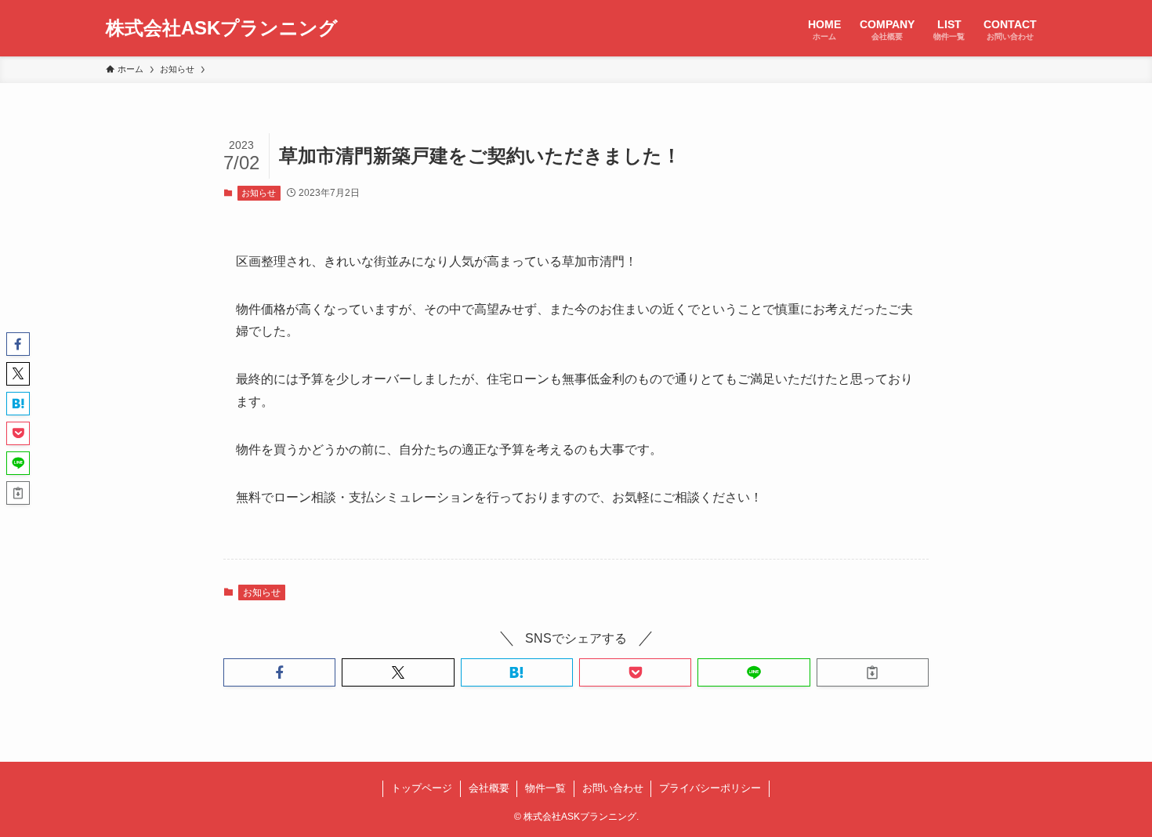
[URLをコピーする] (873, 672)
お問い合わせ (612, 788)
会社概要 (489, 788)
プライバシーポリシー (710, 788)
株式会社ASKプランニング (222, 28)
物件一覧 (545, 788)
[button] (279, 672)
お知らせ (258, 192)
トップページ (421, 788)
